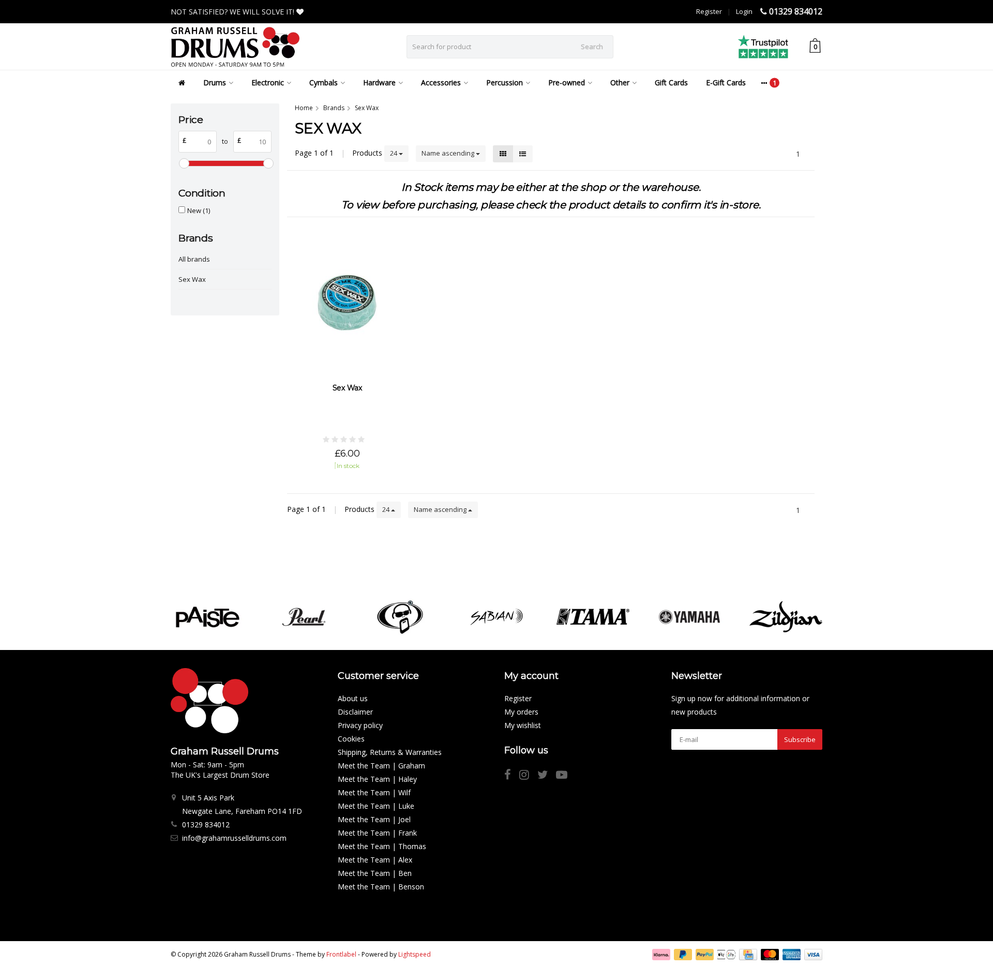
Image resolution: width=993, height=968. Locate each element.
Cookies (351, 739)
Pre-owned (566, 82)
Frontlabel (341, 954)
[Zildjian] (785, 616)
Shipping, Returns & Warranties (390, 752)
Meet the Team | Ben (375, 873)
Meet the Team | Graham (381, 765)
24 (394, 153)
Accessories (441, 82)
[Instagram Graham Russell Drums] (528, 776)
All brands (194, 259)
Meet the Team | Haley (377, 779)
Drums (214, 82)
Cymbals (323, 82)
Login (744, 11)
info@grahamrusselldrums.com (234, 838)
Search (592, 46)
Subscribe (800, 739)
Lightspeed (414, 954)
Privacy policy (360, 725)
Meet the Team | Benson (381, 886)
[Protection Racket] (400, 616)
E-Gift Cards (726, 82)
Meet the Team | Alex (375, 860)
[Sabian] (496, 616)
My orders (521, 712)
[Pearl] (303, 616)
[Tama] (592, 616)
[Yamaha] (689, 616)
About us (353, 698)
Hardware (379, 82)
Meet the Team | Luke (376, 806)
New (198, 210)
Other (619, 82)
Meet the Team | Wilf (374, 792)
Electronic (267, 82)
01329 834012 (795, 11)
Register (709, 11)
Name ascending (449, 153)
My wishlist (522, 725)
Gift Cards (671, 82)
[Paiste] (207, 616)
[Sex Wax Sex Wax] (347, 301)
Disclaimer (355, 712)
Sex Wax (192, 279)
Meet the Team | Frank (377, 833)
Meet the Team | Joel (374, 819)
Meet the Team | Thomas (382, 846)
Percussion (504, 82)
